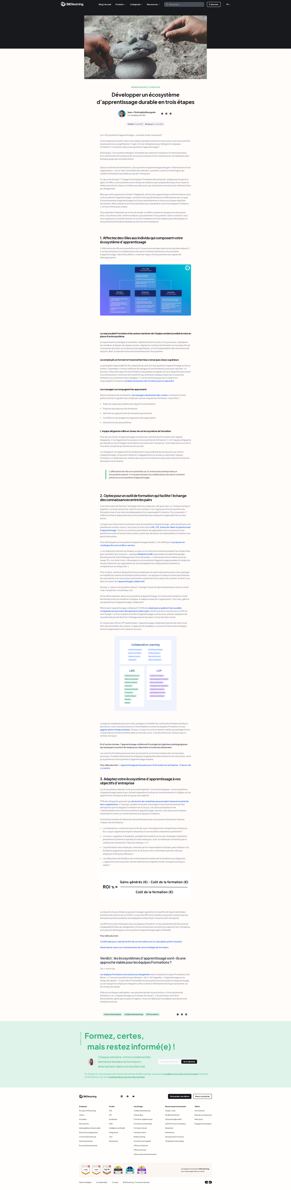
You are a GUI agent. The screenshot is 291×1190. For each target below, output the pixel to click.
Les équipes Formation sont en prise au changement (125, 974)
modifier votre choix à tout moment (181, 1074)
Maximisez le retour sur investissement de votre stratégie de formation (134, 947)
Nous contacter (202, 1096)
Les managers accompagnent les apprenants (123, 389)
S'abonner (214, 4)
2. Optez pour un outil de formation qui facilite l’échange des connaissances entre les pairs (143, 497)
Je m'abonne (189, 1061)
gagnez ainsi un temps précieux (115, 729)
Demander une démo (179, 1096)
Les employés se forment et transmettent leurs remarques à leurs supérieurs (139, 359)
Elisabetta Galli (145, 554)
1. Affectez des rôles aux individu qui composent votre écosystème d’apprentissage (141, 240)
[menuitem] (105, 4)
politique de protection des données (127, 1077)
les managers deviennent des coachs (150, 395)
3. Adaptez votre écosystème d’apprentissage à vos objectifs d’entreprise (140, 781)
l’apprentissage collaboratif (131, 581)
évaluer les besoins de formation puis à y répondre (149, 381)
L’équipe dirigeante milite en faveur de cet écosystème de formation (135, 431)
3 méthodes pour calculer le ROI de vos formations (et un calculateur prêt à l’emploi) (141, 941)
